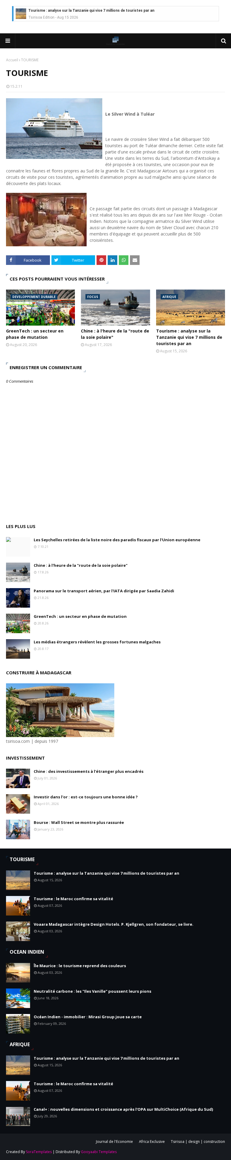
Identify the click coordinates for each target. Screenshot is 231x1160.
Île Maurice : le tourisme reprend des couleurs (80, 965)
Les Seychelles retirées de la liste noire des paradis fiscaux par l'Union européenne (117, 539)
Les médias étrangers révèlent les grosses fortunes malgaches (97, 642)
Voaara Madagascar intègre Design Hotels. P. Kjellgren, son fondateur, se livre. (113, 924)
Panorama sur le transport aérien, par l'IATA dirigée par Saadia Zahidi (104, 591)
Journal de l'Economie (114, 1141)
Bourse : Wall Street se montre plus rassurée (79, 822)
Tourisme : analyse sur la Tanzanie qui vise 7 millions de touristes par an (91, 10)
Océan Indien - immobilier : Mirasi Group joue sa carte (88, 1016)
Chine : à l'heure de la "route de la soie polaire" (115, 334)
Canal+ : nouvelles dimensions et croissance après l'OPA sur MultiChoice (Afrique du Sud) (123, 1109)
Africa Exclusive (152, 1141)
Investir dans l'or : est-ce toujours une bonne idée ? (86, 797)
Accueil (12, 59)
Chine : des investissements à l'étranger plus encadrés (88, 771)
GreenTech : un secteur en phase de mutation (34, 334)
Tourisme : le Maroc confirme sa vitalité (73, 898)
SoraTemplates (39, 1151)
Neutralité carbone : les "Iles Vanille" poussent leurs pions (92, 991)
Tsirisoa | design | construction (198, 1141)
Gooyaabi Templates (99, 1151)
